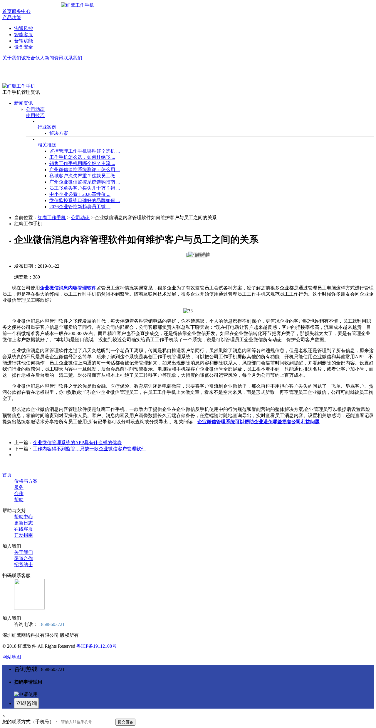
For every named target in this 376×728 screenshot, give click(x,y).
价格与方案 (26, 481)
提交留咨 (125, 722)
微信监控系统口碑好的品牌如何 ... (84, 200)
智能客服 (23, 34)
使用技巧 (35, 115)
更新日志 (23, 522)
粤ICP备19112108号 (96, 646)
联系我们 (72, 57)
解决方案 (58, 133)
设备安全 (23, 46)
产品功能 (11, 17)
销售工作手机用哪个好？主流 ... (82, 163)
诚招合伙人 (33, 57)
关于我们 (11, 57)
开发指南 (23, 535)
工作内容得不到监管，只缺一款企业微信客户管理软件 (89, 448)
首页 (7, 11)
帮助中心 (23, 516)
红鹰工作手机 (52, 217)
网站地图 (11, 656)
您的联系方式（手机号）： (30, 721)
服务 (19, 487)
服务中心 (21, 11)
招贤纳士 (23, 564)
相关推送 (47, 144)
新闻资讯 (54, 57)
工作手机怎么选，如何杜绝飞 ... (82, 157)
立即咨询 (26, 703)
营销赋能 (23, 40)
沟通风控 (23, 28)
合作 (19, 493)
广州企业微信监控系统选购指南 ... (84, 181)
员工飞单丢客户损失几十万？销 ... (84, 188)
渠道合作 (23, 558)
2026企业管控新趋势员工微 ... (79, 206)
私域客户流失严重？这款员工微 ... (84, 175)
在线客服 (23, 529)
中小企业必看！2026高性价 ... (79, 194)
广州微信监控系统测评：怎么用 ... (84, 169)
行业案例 (47, 126)
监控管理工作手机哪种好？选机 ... (84, 151)
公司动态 (35, 109)
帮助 (19, 499)
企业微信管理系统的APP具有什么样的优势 (77, 442)
